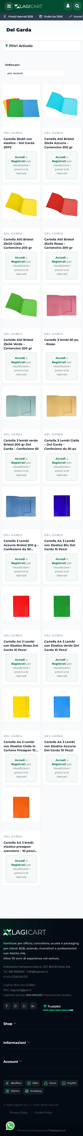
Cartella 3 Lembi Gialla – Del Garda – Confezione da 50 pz (61, 445)
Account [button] (11, 1062)
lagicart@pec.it (20, 990)
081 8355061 (17, 971)
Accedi (20, 157)
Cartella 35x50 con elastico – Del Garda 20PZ (19, 143)
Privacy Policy (19, 1112)
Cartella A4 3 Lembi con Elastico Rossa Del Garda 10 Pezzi (21, 646)
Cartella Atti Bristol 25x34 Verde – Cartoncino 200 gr (18, 344)
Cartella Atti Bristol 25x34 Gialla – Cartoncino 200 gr (18, 243)
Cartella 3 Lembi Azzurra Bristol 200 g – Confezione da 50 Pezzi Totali (21, 545)
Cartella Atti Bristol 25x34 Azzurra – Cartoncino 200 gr (59, 143)
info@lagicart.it (37, 971)
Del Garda (18, 30)
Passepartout (57, 1130)
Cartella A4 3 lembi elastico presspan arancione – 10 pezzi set (19, 847)
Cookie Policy (43, 1112)
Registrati (18, 161)
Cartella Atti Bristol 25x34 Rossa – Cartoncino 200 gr (59, 243)
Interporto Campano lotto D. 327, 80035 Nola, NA (36, 966)
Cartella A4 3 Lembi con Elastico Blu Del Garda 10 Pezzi (59, 545)
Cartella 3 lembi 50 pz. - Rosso (61, 342)
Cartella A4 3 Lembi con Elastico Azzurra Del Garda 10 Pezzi (60, 746)
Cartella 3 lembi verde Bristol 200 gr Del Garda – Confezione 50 (21, 445)
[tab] (41, 1023)
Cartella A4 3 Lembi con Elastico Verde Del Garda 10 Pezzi (61, 646)
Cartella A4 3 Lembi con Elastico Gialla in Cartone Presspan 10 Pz (20, 746)
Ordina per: (12, 64)
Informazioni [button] (15, 1043)
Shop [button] (8, 1024)
